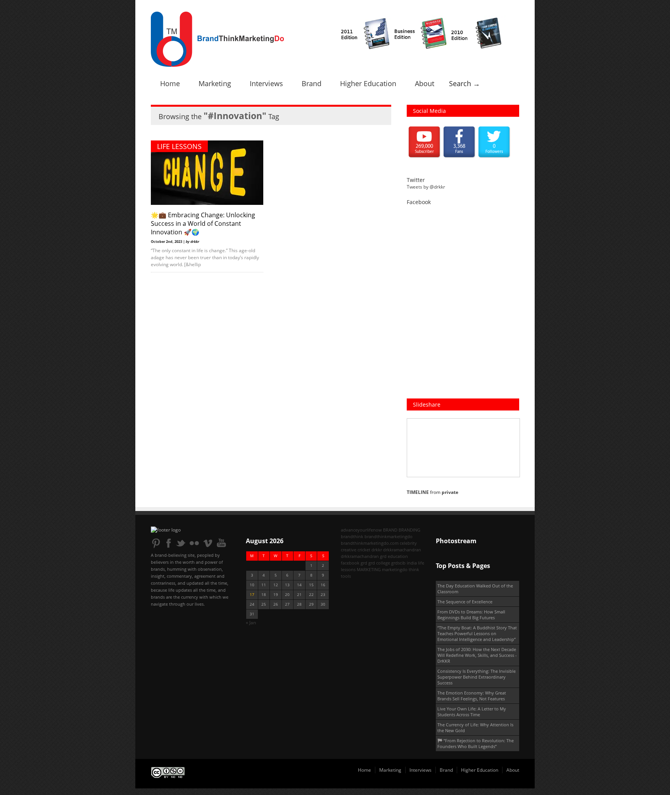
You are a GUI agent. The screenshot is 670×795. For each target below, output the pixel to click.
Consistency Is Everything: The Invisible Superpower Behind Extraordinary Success (476, 677)
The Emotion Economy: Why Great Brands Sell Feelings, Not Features (471, 695)
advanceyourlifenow (361, 530)
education (398, 556)
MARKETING (369, 569)
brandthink (352, 536)
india (412, 563)
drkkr (376, 550)
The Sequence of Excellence (464, 601)
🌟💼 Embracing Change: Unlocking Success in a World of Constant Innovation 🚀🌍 (203, 223)
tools (346, 576)
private (450, 492)
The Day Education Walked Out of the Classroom (475, 588)
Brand (311, 83)
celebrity (408, 543)
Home (170, 83)
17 (252, 594)
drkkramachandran (402, 550)
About (424, 83)
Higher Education (368, 83)
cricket (363, 550)
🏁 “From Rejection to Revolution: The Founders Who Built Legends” (475, 743)
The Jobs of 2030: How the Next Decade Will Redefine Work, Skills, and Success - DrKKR (477, 655)
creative (348, 550)
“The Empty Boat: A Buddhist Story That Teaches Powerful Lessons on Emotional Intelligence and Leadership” (477, 633)
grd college (379, 563)
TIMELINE (418, 492)
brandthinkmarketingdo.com (370, 543)
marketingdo (395, 569)
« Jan (251, 622)
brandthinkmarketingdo (388, 536)
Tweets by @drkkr (426, 187)
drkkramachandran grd (364, 556)
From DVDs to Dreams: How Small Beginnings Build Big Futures (471, 614)
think (414, 569)
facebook (350, 563)
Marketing (215, 83)
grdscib (398, 563)
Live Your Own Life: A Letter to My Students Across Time (471, 711)
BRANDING (409, 530)
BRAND (390, 530)
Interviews (266, 83)
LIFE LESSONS (179, 146)
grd (364, 563)
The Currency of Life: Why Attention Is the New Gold (475, 727)
